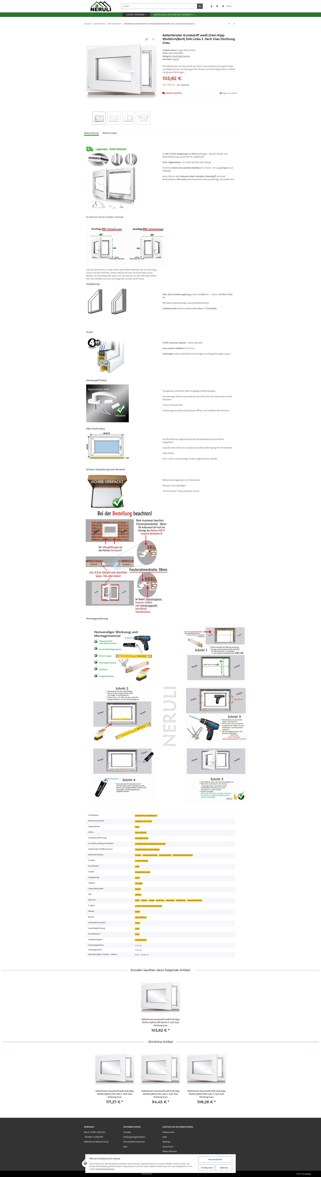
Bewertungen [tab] (110, 133)
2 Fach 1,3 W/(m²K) (142, 861)
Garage (151, 900)
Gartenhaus (160, 900)
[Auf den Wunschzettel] (153, 39)
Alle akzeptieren (215, 1159)
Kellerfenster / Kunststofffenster (146, 815)
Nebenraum (170, 900)
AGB (165, 1137)
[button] (211, 6)
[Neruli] (101, 6)
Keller (137, 900)
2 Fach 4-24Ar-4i (141, 940)
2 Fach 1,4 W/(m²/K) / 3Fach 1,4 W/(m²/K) (149, 906)
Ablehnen (224, 1168)
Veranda (144, 900)
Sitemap (166, 1141)
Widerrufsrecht (170, 1151)
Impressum (168, 1146)
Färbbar (138, 855)
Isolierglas (139, 883)
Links (137, 929)
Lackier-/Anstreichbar (150, 855)
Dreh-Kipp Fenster (181, 56)
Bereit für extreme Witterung (182, 855)
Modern (138, 895)
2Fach (137, 878)
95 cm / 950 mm (141, 917)
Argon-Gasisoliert (165, 855)
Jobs (125, 1146)
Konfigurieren (207, 1168)
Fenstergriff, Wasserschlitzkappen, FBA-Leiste (150, 844)
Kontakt (127, 1132)
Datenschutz (168, 1132)
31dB (137, 934)
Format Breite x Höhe (143, 872)
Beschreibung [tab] (91, 133)
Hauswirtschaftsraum (195, 900)
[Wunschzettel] (217, 6)
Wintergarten (181, 900)
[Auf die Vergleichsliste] (146, 39)
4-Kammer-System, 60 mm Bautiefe (147, 849)
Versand (185, 84)
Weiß (137, 827)
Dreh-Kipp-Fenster (142, 838)
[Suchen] (200, 6)
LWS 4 (137, 912)
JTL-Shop (308, 1174)
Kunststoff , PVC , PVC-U (143, 821)
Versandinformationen (134, 1141)
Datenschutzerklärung (105, 1169)
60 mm (138, 889)
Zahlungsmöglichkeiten (134, 1137)
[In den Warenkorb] (86, 32)
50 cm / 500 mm (141, 833)
